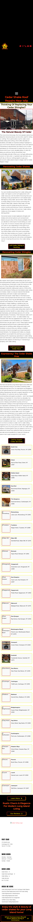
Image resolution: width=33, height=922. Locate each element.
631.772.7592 (5, 880)
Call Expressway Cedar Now (16, 348)
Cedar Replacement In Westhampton (11, 893)
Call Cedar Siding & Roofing (16, 246)
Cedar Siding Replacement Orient (10, 895)
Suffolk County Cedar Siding (8, 899)
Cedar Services (5, 878)
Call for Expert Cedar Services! (16, 441)
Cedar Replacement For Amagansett (11, 897)
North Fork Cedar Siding (22, 891)
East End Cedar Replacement (9, 891)
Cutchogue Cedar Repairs (23, 889)
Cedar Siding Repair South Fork (9, 889)
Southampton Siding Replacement (10, 901)
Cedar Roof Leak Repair (7, 874)
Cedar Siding (5, 876)
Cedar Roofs (5, 872)
